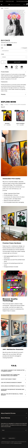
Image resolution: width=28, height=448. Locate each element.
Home (2, 8)
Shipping (3, 94)
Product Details (5, 71)
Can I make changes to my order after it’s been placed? (12, 371)
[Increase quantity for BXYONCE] (6, 62)
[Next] (16, 37)
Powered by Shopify (18, 443)
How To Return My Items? (8, 379)
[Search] (24, 5)
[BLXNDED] (7, 115)
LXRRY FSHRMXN (20, 123)
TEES (6, 104)
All (2, 104)
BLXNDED (7, 123)
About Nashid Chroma (8, 413)
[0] (26, 5)
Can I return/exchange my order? (11, 382)
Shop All (3, 106)
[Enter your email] (25, 430)
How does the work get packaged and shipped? (12, 390)
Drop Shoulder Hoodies (18, 104)
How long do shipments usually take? (12, 386)
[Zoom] (24, 12)
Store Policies (5, 418)
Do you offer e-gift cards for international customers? (10, 375)
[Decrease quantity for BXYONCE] (2, 62)
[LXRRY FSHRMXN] (20, 115)
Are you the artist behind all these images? (12, 394)
